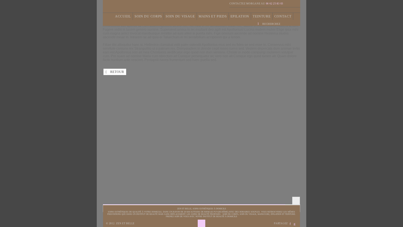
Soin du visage (180, 16)
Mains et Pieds (213, 16)
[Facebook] (289, 3)
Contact (283, 16)
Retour (115, 72)
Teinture (262, 16)
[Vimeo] (296, 3)
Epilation (239, 16)
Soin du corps (148, 16)
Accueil (123, 16)
